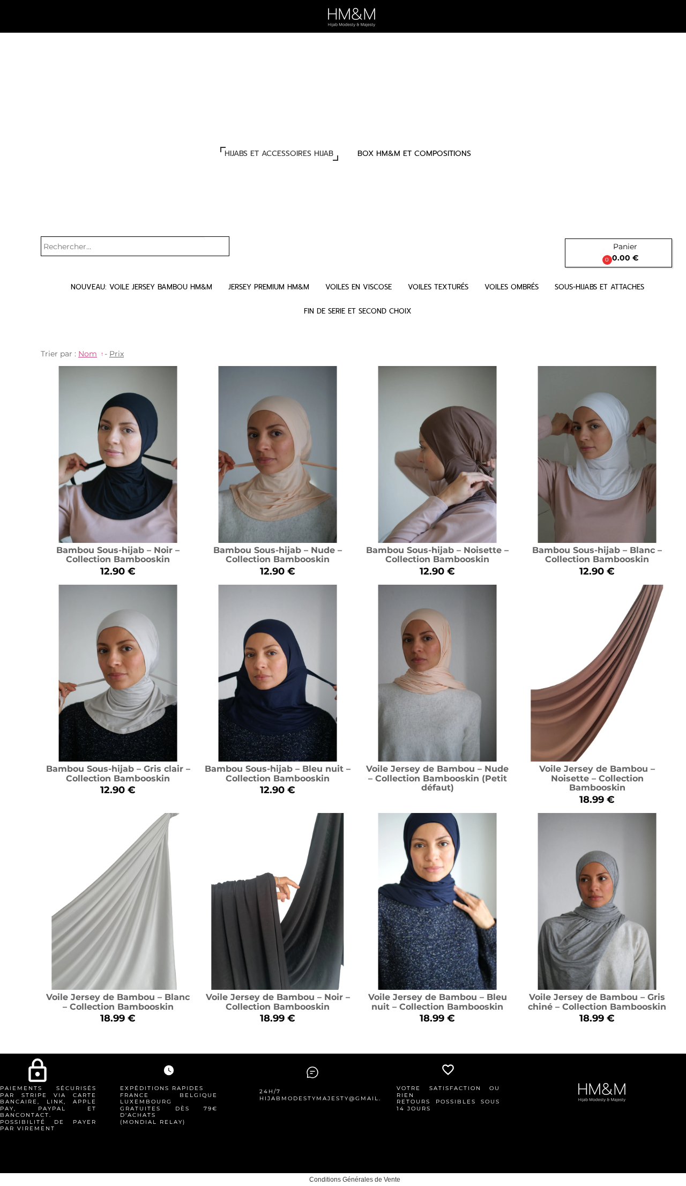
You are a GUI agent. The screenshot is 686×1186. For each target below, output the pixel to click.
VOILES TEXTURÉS (438, 287)
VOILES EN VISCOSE (358, 287)
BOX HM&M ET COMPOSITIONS (414, 153)
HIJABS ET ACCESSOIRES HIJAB (279, 153)
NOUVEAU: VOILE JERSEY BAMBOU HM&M (141, 287)
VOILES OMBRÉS (511, 287)
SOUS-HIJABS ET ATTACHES (599, 287)
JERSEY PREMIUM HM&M (268, 287)
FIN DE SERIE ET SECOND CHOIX (358, 311)
